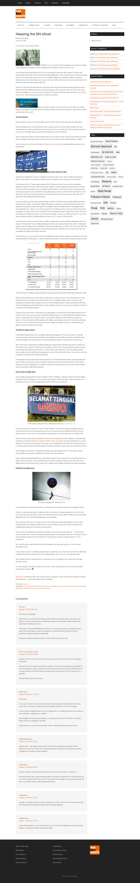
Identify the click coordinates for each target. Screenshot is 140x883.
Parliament (117, 197)
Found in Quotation (108, 165)
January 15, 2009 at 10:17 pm (28, 821)
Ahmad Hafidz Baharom (26, 652)
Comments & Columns (60, 850)
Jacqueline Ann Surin (97, 177)
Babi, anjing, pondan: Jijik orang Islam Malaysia (105, 111)
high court (112, 168)
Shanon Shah (116, 213)
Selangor (104, 214)
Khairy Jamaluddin (57, 441)
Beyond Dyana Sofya (97, 121)
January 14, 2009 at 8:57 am (28, 609)
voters (38, 588)
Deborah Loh (96, 157)
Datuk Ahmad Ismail (51, 144)
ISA (107, 172)
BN (115, 147)
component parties (55, 586)
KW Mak (121, 177)
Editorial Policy (57, 846)
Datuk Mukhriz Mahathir (43, 441)
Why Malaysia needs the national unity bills (104, 98)
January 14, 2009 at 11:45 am (28, 694)
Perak (94, 208)
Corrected (19, 46)
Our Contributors (21, 854)
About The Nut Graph (22, 846)
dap (62, 586)
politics (119, 208)
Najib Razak (19, 588)
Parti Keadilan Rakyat (96, 203)
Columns (25, 584)
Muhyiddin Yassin (118, 186)
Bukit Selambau (95, 152)
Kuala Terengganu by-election (73, 586)
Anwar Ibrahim (28, 586)
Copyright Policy (58, 854)
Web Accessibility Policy (60, 858)
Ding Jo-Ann (110, 157)
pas (34, 588)
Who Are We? (20, 850)
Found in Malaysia (95, 165)
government (103, 168)
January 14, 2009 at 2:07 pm (28, 741)
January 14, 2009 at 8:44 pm (28, 767)
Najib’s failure (94, 108)
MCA (115, 181)
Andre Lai (93, 69)
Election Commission (98, 161)
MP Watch (106, 186)
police (111, 208)
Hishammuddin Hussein (97, 172)
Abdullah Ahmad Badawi (97, 141)
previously (50, 65)
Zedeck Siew (95, 223)
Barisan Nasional (38, 586)
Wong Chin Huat (21, 577)
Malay (84, 586)
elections (109, 161)
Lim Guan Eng (95, 181)
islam (113, 172)
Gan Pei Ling (94, 168)
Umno (94, 218)
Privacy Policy (57, 862)
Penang (113, 203)
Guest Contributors (21, 862)
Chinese (46, 586)
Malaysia (106, 181)
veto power (62, 554)
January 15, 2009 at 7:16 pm (28, 798)
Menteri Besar (95, 186)
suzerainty (60, 214)
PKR (102, 208)
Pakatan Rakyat (28, 588)
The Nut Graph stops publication (108, 54)
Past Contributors (21, 858)
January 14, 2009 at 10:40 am (28, 654)
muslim (93, 191)
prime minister (95, 213)
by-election (107, 152)
